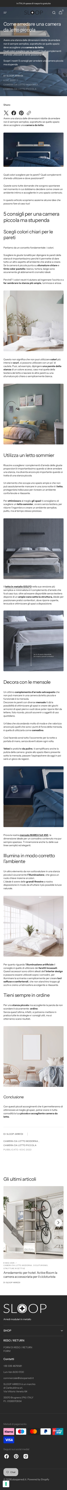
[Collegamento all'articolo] (33, 1236)
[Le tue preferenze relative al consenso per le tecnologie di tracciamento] (6, 1484)
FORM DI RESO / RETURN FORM (17, 1349)
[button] (5, 12)
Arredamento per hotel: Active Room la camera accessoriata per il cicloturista (30, 1275)
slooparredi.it (19, 1479)
